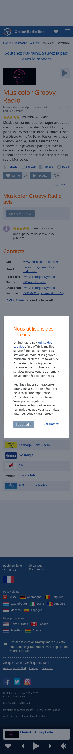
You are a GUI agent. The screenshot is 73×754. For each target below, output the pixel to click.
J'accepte (24, 424)
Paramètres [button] (52, 424)
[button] (65, 321)
